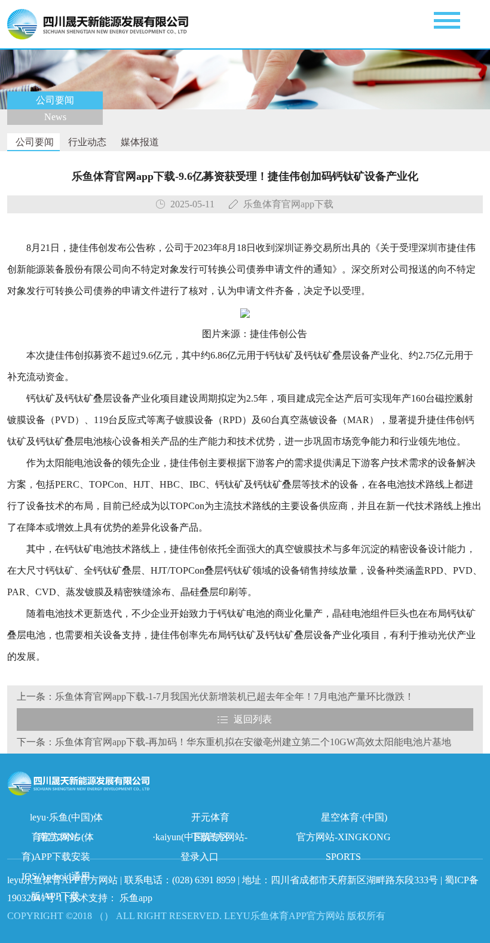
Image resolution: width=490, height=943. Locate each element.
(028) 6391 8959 (205, 880)
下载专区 (210, 837)
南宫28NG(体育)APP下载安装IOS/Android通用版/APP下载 (58, 839)
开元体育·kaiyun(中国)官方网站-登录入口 (199, 819)
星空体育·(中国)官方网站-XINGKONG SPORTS (343, 819)
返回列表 (253, 719)
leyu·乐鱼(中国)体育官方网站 (66, 819)
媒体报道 (138, 142)
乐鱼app (136, 898)
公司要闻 (33, 142)
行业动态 (86, 142)
